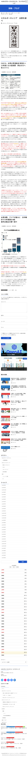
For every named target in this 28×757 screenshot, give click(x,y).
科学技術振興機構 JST (7, 715)
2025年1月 (4, 501)
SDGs (16, 290)
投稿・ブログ (4, 720)
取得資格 (4, 717)
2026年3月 (4, 485)
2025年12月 (4, 489)
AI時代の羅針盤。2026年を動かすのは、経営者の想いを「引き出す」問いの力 (19, 387)
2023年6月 (4, 527)
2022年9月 (4, 548)
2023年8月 (4, 522)
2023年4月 (4, 531)
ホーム (3, 688)
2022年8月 (4, 550)
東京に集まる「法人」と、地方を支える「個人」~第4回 (11, 747)
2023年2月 (4, 536)
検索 (23, 561)
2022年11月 (4, 543)
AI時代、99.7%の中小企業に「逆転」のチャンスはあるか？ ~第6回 (12, 739)
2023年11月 (4, 515)
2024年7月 (4, 503)
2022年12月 (4, 541)
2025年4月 (4, 494)
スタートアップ (5, 469)
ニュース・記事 (11, 290)
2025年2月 (4, 499)
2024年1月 (4, 510)
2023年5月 (4, 529)
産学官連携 (5, 471)
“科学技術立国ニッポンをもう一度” (9, 704)
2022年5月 (4, 557)
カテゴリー (3, 659)
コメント (3, 301)
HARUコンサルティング (6, 462)
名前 (2, 315)
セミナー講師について (15, 446)
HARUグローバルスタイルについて (9, 697)
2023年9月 (4, 520)
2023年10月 (4, 517)
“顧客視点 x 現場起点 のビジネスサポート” (10, 702)
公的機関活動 (5, 460)
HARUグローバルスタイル (6, 457)
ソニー (4, 713)
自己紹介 (3, 708)
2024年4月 (4, 506)
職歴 (3, 711)
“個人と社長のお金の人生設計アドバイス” (10, 693)
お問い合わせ (4, 722)
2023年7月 (4, 524)
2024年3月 (4, 508)
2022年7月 (4, 552)
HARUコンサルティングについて (8, 706)
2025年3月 (4, 496)
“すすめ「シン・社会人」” (7, 695)
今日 (17, 566)
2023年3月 (4, 534)
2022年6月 (4, 555)
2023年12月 (4, 513)
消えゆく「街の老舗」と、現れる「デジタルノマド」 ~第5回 (11, 743)
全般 (2, 474)
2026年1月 (4, 487)
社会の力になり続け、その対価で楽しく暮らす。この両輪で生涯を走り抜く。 (18, 379)
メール (3, 321)
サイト (2, 327)
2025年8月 (4, 492)
